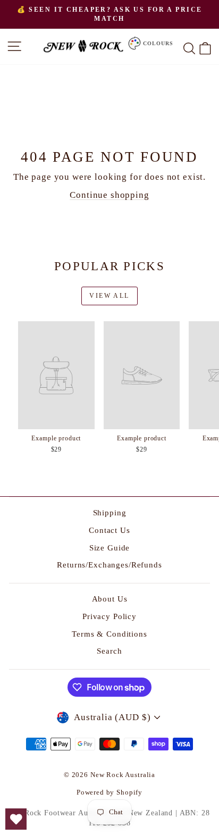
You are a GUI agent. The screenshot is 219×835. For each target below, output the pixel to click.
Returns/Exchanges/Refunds (109, 565)
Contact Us (109, 530)
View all (109, 295)
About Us (110, 599)
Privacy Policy (109, 616)
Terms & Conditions (109, 634)
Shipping (110, 512)
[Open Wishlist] (16, 819)
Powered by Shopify (109, 792)
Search (109, 651)
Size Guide (109, 548)
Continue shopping (109, 195)
